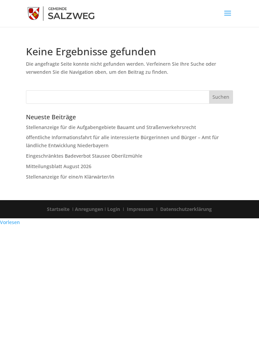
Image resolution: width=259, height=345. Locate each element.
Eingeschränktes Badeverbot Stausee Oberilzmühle (84, 156)
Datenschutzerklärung (185, 209)
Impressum (140, 209)
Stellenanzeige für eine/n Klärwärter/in (70, 177)
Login (114, 209)
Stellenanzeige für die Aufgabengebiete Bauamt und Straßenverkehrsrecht (111, 127)
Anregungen (89, 209)
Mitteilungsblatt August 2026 (58, 166)
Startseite (59, 209)
